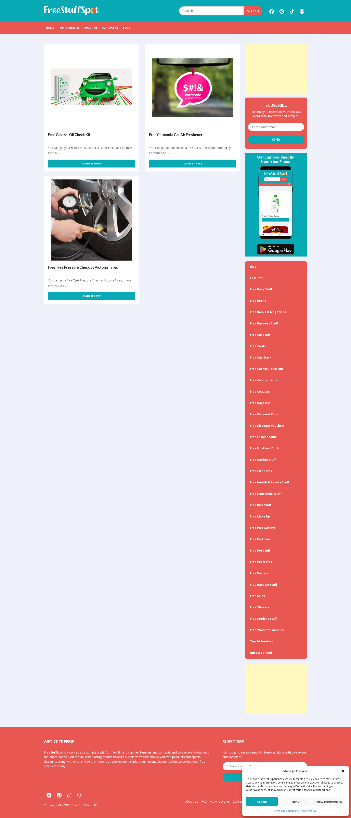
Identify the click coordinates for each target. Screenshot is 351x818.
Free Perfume (260, 539)
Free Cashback (260, 357)
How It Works (220, 801)
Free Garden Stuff (263, 460)
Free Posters (259, 573)
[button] (343, 771)
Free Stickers (259, 607)
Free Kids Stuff (260, 505)
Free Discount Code (264, 414)
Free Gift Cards (261, 471)
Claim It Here (91, 163)
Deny (295, 802)
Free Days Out (260, 403)
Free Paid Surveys (263, 528)
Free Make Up (260, 516)
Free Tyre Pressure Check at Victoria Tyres (83, 267)
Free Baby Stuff (261, 289)
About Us (90, 27)
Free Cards (257, 346)
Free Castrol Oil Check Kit (69, 134)
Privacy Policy (308, 811)
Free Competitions (263, 380)
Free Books (258, 301)
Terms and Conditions (286, 811)
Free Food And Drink (264, 448)
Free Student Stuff (263, 618)
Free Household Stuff (265, 494)
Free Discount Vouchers (267, 425)
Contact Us (110, 27)
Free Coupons (260, 391)
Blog (126, 27)
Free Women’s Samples (267, 630)
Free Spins (257, 596)
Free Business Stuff (264, 323)
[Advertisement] (276, 69)
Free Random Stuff (263, 584)
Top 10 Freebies (68, 27)
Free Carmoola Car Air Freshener (176, 134)
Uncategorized (261, 653)
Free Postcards (261, 562)
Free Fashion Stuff (263, 437)
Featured (256, 278)
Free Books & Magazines (268, 312)
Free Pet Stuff (260, 550)
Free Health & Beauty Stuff (269, 482)
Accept (262, 802)
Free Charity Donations (267, 369)
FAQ (204, 801)
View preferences (329, 802)
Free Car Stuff (260, 335)
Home (50, 27)
